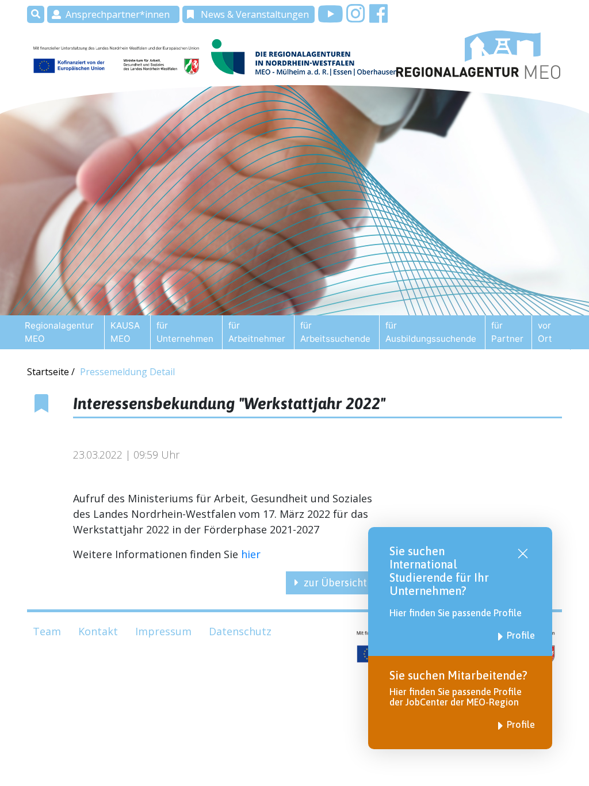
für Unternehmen (184, 332)
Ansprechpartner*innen (118, 14)
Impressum (163, 631)
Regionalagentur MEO (59, 332)
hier (251, 554)
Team (47, 631)
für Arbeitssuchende (335, 332)
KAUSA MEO (125, 332)
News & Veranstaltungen (255, 14)
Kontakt (98, 631)
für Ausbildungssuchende (430, 332)
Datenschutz (240, 631)
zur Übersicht (335, 583)
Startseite (49, 371)
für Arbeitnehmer (256, 332)
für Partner (507, 332)
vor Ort (545, 332)
